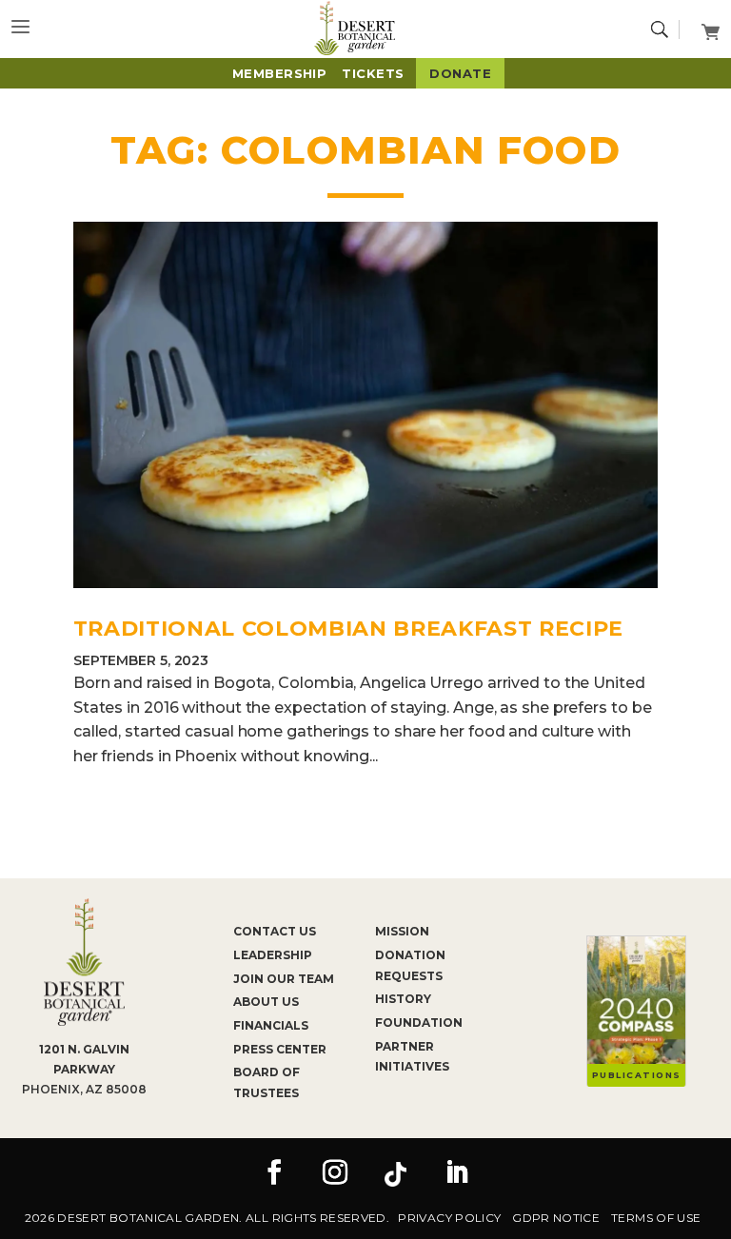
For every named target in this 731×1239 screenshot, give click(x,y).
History (403, 999)
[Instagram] (335, 1174)
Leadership (272, 955)
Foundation (419, 1022)
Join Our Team (283, 979)
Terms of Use (656, 1217)
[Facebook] (274, 1174)
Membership (279, 73)
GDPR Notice (556, 1217)
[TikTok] (396, 1174)
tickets (373, 73)
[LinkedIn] (457, 1174)
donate (460, 73)
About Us (266, 1001)
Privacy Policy (449, 1217)
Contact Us (274, 931)
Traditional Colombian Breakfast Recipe (348, 628)
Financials (270, 1025)
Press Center (279, 1049)
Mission (402, 931)
